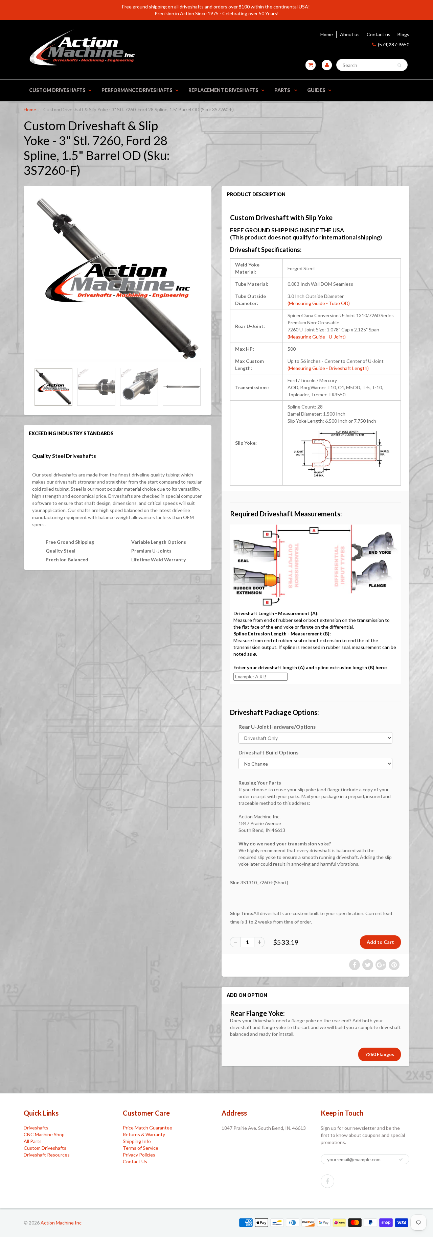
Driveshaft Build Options (268, 752)
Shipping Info (137, 1141)
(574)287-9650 (393, 44)
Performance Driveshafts (137, 90)
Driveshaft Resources (47, 1155)
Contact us (378, 34)
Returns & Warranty (144, 1134)
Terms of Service (140, 1148)
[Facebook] (327, 1181)
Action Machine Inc (61, 1223)
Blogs (403, 34)
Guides (316, 90)
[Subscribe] (400, 1159)
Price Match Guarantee (147, 1127)
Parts (282, 90)
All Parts (33, 1141)
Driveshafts (36, 1127)
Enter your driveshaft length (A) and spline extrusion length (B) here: (310, 667)
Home (326, 34)
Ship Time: (241, 913)
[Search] (399, 65)
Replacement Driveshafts (223, 90)
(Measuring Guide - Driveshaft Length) (328, 368)
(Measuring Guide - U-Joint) (317, 337)
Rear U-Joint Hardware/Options (277, 727)
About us (350, 34)
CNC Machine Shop (44, 1134)
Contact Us (135, 1161)
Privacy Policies (139, 1155)
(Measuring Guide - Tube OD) (319, 303)
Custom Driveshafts (57, 90)
